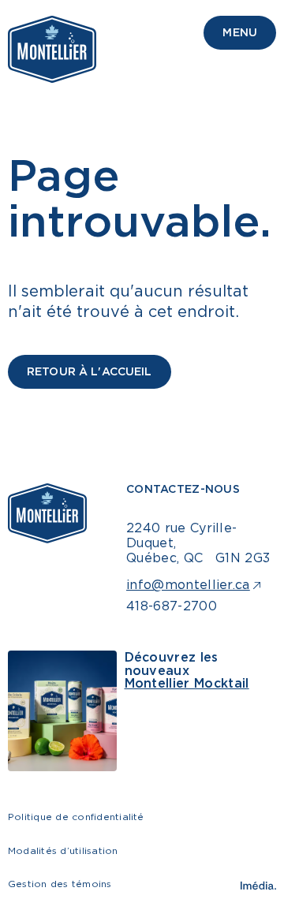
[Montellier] (52, 49)
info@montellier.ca (188, 584)
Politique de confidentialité (76, 816)
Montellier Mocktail (187, 683)
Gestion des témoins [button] (60, 883)
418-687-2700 (171, 606)
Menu (239, 32)
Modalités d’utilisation (63, 850)
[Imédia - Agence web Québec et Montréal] (258, 885)
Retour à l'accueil (89, 371)
